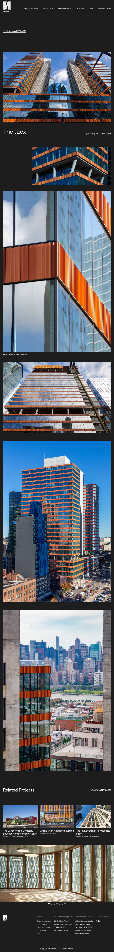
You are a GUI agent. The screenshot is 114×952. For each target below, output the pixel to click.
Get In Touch (80, 8)
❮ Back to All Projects (14, 31)
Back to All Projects (101, 790)
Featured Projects (64, 8)
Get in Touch (41, 930)
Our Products (48, 8)
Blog (91, 8)
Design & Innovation (31, 8)
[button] (104, 54)
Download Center (104, 8)
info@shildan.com (61, 930)
